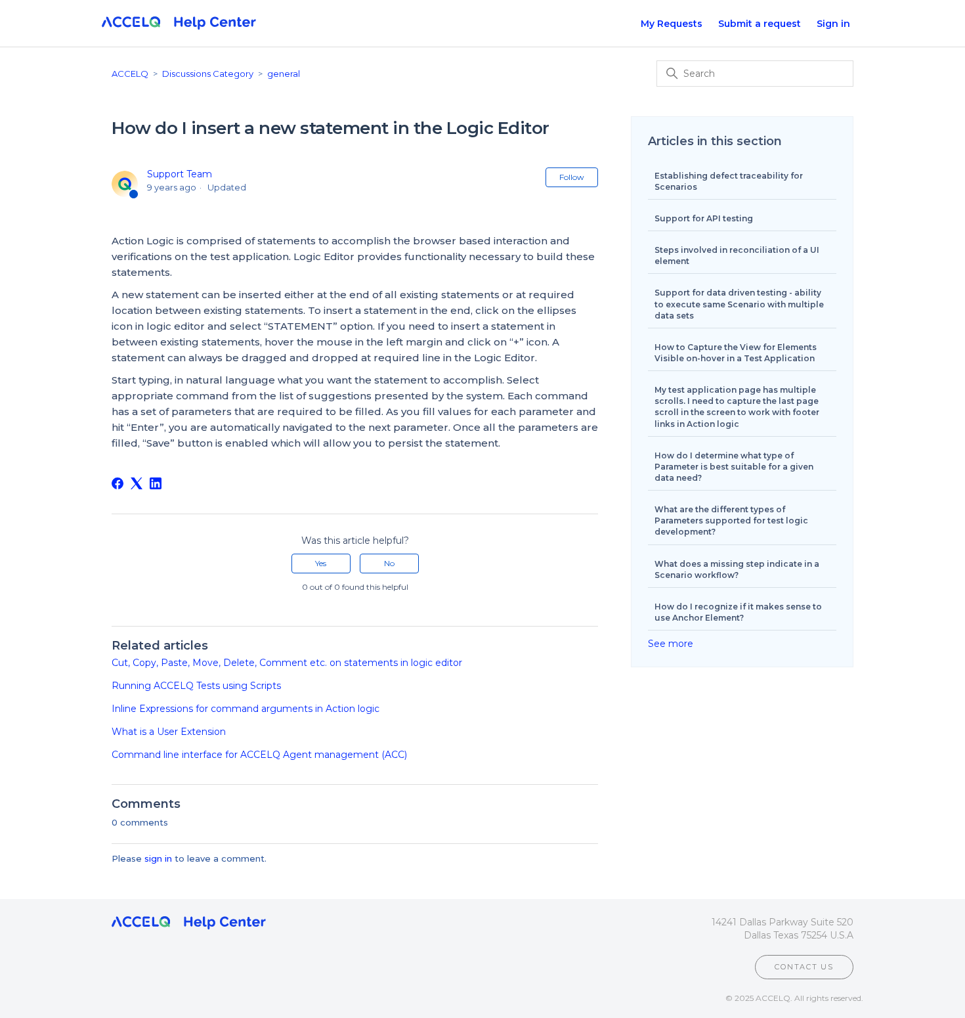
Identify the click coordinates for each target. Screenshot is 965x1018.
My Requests (671, 24)
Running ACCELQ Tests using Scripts (196, 686)
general (283, 73)
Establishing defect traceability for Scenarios (728, 181)
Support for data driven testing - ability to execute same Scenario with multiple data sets (739, 304)
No (389, 563)
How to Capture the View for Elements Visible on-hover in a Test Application (735, 352)
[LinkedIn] (155, 483)
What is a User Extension (169, 732)
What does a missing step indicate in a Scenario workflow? (736, 569)
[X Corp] (136, 483)
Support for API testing (703, 218)
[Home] (179, 23)
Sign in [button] (833, 24)
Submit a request (759, 24)
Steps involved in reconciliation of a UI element (736, 255)
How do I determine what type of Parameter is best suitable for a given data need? (733, 467)
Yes (320, 563)
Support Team (179, 174)
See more (670, 644)
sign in (158, 858)
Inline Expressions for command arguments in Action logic (245, 709)
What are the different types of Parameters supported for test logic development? (731, 520)
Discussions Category (207, 73)
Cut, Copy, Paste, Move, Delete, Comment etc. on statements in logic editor (287, 663)
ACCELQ (130, 73)
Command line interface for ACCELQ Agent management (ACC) (259, 755)
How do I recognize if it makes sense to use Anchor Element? (738, 612)
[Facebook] (117, 483)
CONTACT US (804, 966)
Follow (571, 177)
